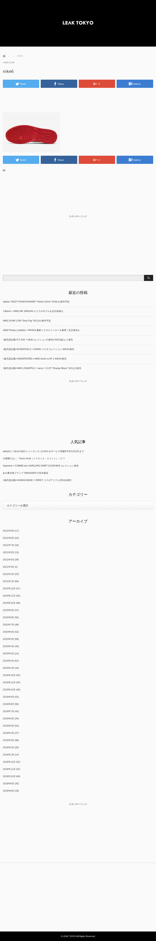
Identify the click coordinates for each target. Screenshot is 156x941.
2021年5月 (8, 552)
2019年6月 (8, 718)
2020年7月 (8, 624)
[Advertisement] (78, 96)
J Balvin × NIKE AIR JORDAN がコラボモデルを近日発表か (33, 311)
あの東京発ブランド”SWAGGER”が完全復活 (25, 473)
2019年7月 (8, 711)
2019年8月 (8, 704)
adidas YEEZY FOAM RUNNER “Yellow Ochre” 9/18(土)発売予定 (36, 301)
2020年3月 (8, 653)
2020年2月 (8, 660)
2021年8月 (8, 538)
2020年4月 (8, 646)
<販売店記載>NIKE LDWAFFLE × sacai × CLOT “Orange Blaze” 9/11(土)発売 (42, 368)
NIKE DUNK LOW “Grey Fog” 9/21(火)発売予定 (27, 320)
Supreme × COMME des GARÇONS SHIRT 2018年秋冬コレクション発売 (41, 465)
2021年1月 (8, 581)
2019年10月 (9, 689)
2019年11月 (9, 682)
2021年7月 (8, 545)
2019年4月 (8, 733)
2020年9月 (8, 610)
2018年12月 (9, 762)
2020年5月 (8, 639)
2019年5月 (8, 725)
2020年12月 (9, 588)
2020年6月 (8, 632)
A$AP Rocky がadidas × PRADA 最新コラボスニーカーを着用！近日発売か (41, 330)
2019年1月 (8, 754)
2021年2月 (8, 574)
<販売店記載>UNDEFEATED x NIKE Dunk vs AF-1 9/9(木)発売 (34, 358)
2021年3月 (8, 567)
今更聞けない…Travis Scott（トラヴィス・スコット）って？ (34, 458)
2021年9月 (8, 530)
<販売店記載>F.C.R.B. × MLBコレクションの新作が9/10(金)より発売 (38, 339)
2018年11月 (9, 769)
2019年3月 (8, 740)
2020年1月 (8, 668)
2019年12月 (9, 675)
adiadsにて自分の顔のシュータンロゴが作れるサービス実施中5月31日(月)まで (43, 451)
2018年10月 (9, 776)
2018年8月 (8, 790)
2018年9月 (8, 783)
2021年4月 (8, 559)
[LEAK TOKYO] (78, 23)
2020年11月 (9, 595)
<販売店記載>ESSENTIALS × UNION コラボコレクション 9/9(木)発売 (38, 349)
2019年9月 (8, 697)
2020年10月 (9, 603)
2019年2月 (8, 747)
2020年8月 (8, 617)
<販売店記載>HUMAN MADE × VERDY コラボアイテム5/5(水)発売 (37, 480)
